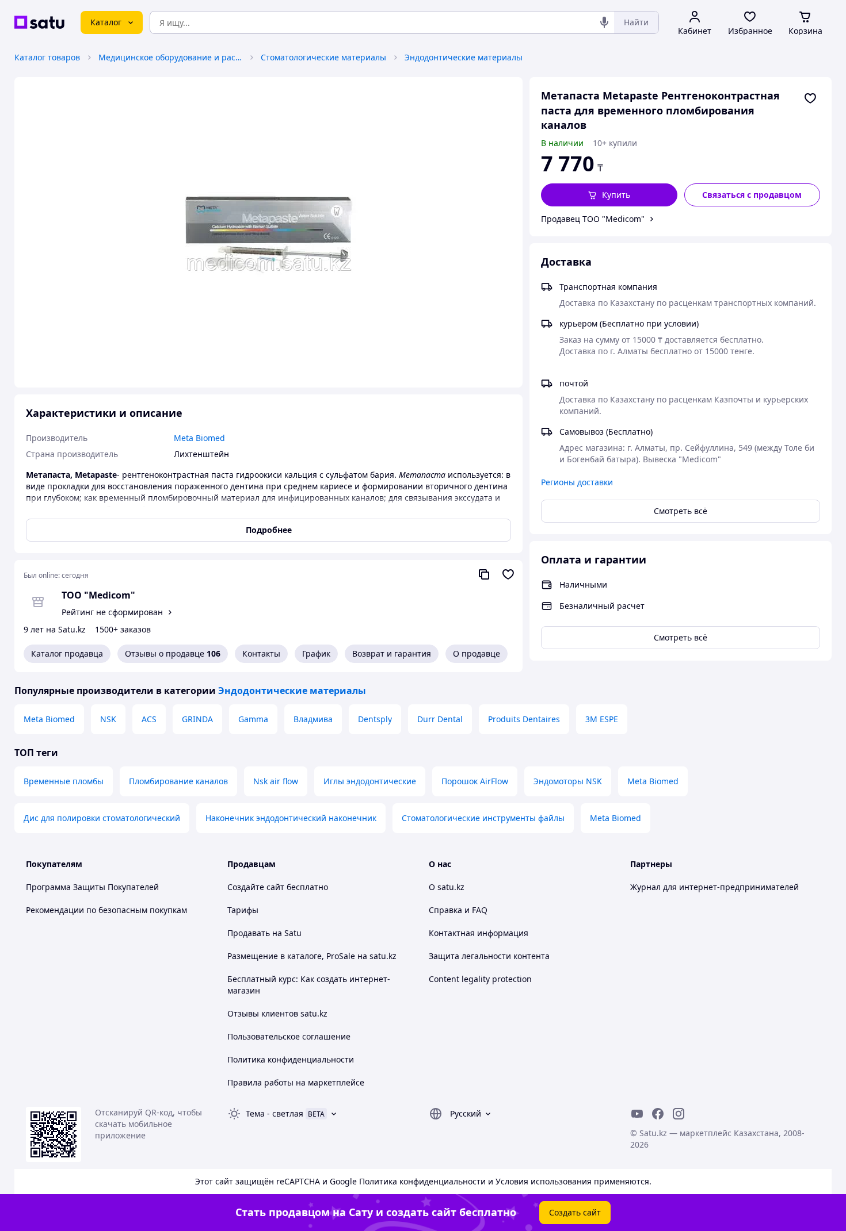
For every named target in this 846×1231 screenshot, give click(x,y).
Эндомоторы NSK (567, 781)
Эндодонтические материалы (464, 57)
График (316, 653)
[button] (609, 194)
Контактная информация (478, 932)
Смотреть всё (680, 510)
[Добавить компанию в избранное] (508, 574)
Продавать (248, 932)
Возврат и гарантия (391, 653)
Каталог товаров (47, 57)
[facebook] (658, 1114)
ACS (149, 719)
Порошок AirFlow (474, 781)
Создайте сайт (255, 886)
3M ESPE (601, 719)
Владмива (313, 719)
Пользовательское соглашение (288, 1036)
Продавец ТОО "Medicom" (593, 218)
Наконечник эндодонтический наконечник (290, 817)
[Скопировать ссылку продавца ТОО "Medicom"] (484, 574)
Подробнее (269, 529)
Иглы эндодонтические (369, 781)
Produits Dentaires (524, 719)
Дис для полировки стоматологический (102, 817)
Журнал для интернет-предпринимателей (714, 886)
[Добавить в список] (810, 98)
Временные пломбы (64, 781)
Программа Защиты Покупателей (92, 886)
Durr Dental (440, 719)
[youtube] (637, 1114)
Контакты (261, 653)
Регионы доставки (577, 482)
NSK (108, 719)
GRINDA (197, 719)
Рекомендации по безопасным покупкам (106, 909)
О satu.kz (446, 886)
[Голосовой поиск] (604, 22)
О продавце (476, 653)
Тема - (274, 1113)
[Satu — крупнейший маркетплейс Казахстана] (39, 22)
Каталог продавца (67, 653)
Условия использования (544, 1181)
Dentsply (375, 719)
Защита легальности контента (489, 955)
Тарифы (242, 909)
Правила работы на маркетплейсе (295, 1082)
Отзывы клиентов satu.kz (277, 1013)
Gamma (253, 719)
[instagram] (678, 1114)
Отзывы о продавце (172, 653)
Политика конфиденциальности (290, 1059)
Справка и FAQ (458, 909)
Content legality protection (480, 978)
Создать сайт (575, 1212)
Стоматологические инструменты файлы (483, 817)
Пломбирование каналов (178, 781)
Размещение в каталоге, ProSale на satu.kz (312, 955)
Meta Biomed (49, 719)
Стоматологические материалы (323, 57)
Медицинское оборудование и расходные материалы (170, 57)
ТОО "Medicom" (98, 595)
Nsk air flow (275, 781)
